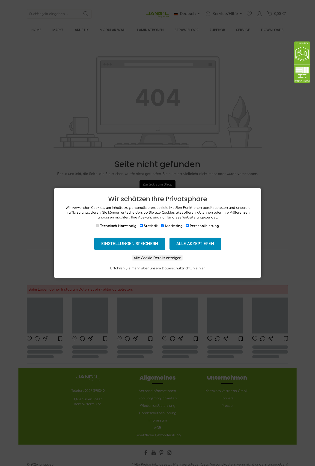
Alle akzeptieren (195, 244)
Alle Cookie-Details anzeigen (157, 258)
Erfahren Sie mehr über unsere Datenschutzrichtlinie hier (157, 268)
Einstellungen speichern (129, 244)
